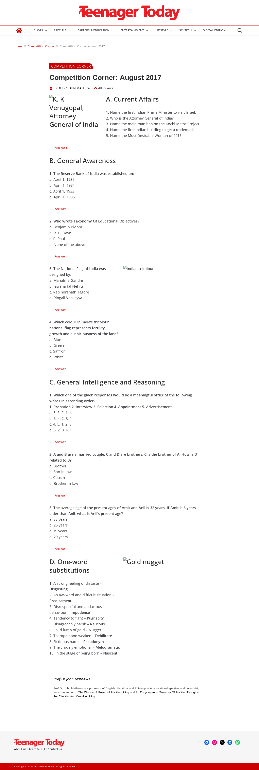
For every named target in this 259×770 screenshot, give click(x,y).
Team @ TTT (37, 749)
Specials (60, 30)
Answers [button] (61, 147)
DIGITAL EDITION (214, 30)
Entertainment (132, 30)
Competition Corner (71, 66)
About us (20, 749)
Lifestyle (161, 30)
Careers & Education (93, 30)
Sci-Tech (185, 30)
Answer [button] (60, 209)
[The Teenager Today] (19, 30)
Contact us (55, 749)
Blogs (38, 30)
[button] (45, 31)
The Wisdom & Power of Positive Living (103, 692)
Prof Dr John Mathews (72, 88)
